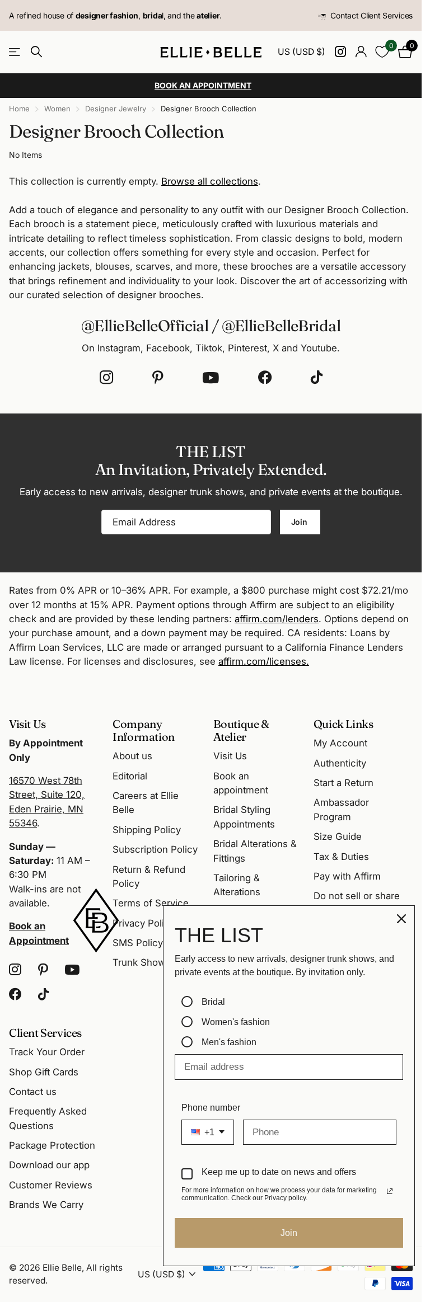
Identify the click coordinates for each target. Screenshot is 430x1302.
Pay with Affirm (347, 876)
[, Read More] (340, 51)
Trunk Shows (142, 962)
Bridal (213, 1002)
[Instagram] (106, 377)
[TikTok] (316, 377)
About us (132, 756)
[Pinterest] (157, 377)
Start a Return (343, 782)
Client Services (45, 1033)
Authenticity (340, 763)
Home (19, 108)
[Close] (401, 918)
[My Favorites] (382, 51)
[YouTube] (211, 377)
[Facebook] (265, 377)
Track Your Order (47, 1051)
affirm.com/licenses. (263, 661)
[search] (36, 51)
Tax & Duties (341, 856)
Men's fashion (229, 1042)
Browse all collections (209, 181)
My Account (340, 743)
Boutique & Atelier (241, 730)
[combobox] (207, 1132)
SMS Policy (138, 942)
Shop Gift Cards (43, 1072)
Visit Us (230, 756)
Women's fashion (236, 1022)
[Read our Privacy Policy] (389, 1191)
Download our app (49, 1165)
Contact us (33, 1091)
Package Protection (52, 1145)
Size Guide (338, 836)
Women (57, 108)
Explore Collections (15, 52)
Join (300, 522)
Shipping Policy (147, 829)
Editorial (130, 776)
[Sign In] (361, 51)
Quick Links (343, 724)
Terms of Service (151, 903)
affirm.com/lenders (277, 618)
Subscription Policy (155, 849)
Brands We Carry (46, 1204)
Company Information (144, 730)
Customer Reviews (50, 1185)
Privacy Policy (144, 923)
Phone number (210, 1107)
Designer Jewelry (115, 108)
